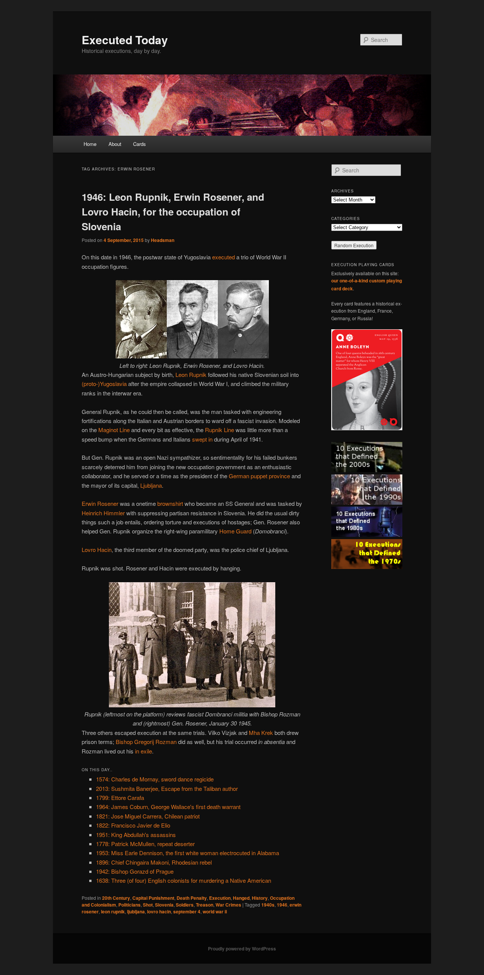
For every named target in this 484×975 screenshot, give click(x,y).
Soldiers (185, 904)
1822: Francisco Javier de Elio (133, 825)
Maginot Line (114, 430)
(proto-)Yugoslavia (104, 384)
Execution (220, 897)
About (115, 143)
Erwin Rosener (100, 503)
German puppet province (259, 476)
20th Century (116, 897)
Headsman (162, 240)
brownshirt (170, 503)
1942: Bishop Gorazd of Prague (135, 871)
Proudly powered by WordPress (242, 948)
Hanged (241, 897)
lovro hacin (159, 911)
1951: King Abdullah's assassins (136, 835)
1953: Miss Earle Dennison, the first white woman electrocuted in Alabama (187, 853)
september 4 (186, 911)
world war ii (215, 911)
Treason (204, 904)
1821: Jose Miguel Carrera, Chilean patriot (148, 816)
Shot (148, 904)
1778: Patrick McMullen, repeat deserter (145, 844)
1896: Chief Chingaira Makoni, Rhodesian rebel (154, 862)
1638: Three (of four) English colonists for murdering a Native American (183, 880)
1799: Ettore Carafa (120, 797)
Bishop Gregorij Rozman (146, 742)
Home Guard (235, 531)
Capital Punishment (153, 897)
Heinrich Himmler (103, 513)
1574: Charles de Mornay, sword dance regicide (155, 779)
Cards (139, 143)
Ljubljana (151, 485)
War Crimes (228, 904)
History (260, 897)
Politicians (129, 904)
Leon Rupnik (190, 374)
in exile (143, 751)
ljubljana (136, 911)
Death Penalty (192, 897)
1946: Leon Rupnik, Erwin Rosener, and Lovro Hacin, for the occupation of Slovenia (173, 211)
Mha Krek (261, 732)
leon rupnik (113, 911)
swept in (202, 439)
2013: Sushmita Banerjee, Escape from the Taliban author (167, 788)
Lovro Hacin (97, 549)
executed (223, 257)
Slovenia (164, 904)
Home (90, 143)
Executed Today (125, 39)
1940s (268, 904)
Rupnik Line (219, 430)
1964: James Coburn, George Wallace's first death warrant (168, 807)
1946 (282, 904)
